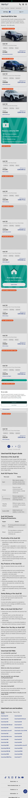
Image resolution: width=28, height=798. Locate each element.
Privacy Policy (18, 397)
